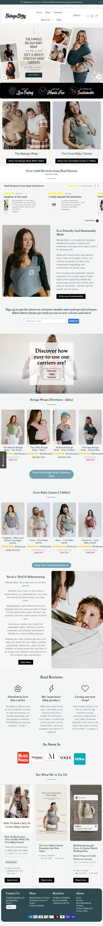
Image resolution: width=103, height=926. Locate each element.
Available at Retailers (61, 898)
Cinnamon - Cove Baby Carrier (90, 541)
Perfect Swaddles (36, 906)
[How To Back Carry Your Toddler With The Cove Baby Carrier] (17, 808)
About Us (45, 19)
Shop (47, 12)
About (78, 898)
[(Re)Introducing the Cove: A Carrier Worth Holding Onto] (86, 813)
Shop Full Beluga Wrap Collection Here (51, 474)
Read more (12, 880)
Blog (59, 19)
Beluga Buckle (11, 862)
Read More (95, 211)
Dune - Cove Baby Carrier (39, 541)
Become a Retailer (60, 900)
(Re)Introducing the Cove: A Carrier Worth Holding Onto (85, 848)
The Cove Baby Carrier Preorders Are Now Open (51, 848)
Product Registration (84, 908)
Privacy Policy (82, 911)
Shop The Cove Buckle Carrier (51, 565)
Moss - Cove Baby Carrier (64, 541)
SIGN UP (73, 321)
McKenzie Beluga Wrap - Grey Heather (64, 448)
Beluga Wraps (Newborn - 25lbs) (51, 399)
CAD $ (76, 15)
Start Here (26, 662)
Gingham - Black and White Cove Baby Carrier (13, 540)
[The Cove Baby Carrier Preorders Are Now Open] (51, 813)
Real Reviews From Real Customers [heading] (24, 186)
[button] (95, 186)
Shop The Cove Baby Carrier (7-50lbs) (77, 161)
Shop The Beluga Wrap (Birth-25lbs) (26, 161)
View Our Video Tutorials (51, 374)
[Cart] (96, 16)
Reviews (79, 900)
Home (39, 12)
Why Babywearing (83, 903)
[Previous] (4, 77)
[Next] (99, 77)
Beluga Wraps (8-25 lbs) (39, 898)
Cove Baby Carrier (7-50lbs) (51, 492)
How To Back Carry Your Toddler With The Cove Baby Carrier (17, 839)
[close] (100, 2)
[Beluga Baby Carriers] (16, 16)
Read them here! (51, 174)
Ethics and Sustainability (71, 296)
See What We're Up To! (51, 774)
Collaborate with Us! (61, 903)
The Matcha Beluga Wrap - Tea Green (13, 448)
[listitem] (47, 201)
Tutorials (58, 12)
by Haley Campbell (12, 868)
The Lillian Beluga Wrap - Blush (38, 448)
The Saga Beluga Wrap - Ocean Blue (90, 448)
